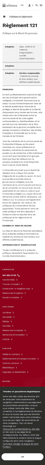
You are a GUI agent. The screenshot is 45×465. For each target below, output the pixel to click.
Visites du (11, 354)
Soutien (10, 297)
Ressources (12, 293)
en (22, 5)
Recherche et (13, 335)
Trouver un (11, 284)
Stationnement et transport (19, 359)
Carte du (10, 363)
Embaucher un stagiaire (16, 288)
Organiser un (14, 372)
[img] (9, 5)
